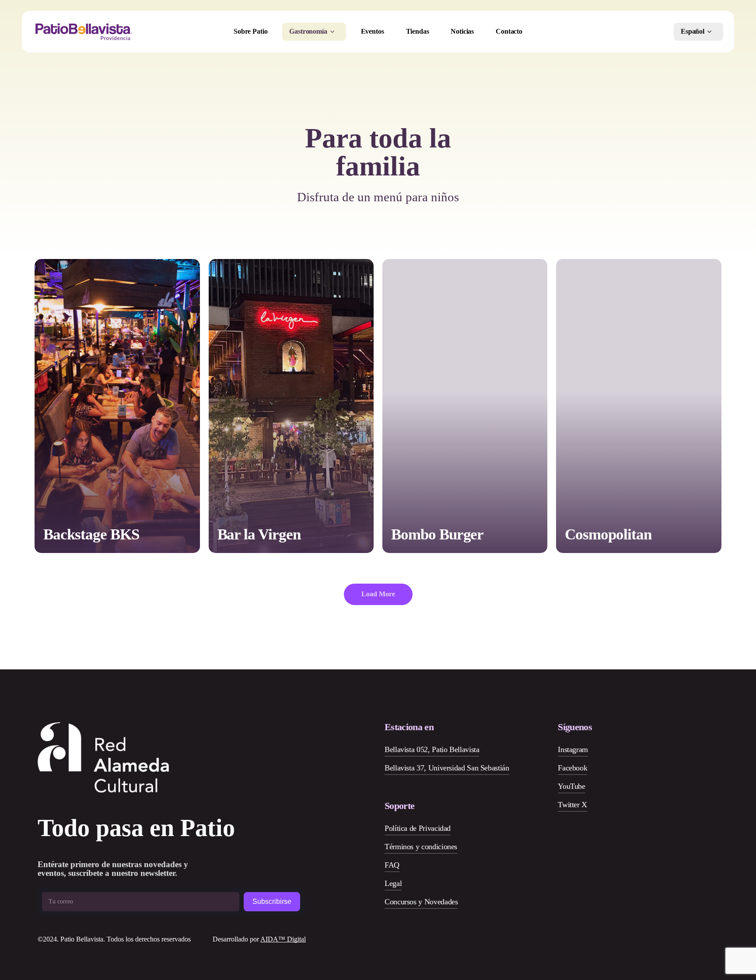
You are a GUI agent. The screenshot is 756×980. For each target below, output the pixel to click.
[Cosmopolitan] (638, 406)
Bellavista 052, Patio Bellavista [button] (432, 749)
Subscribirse (271, 901)
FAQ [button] (392, 865)
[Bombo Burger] (464, 406)
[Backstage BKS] (117, 406)
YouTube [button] (571, 786)
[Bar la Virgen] (291, 406)
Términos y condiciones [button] (421, 846)
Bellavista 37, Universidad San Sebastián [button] (447, 767)
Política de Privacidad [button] (418, 828)
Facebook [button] (572, 767)
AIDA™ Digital (283, 939)
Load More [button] (378, 594)
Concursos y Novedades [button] (421, 901)
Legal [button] (393, 883)
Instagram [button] (573, 749)
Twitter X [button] (572, 804)
